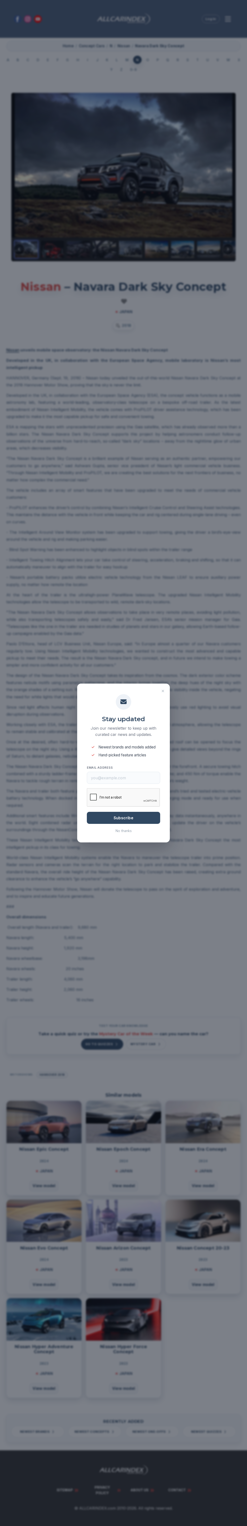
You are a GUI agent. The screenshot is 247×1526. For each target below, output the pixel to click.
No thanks (124, 831)
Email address (100, 767)
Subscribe (123, 817)
